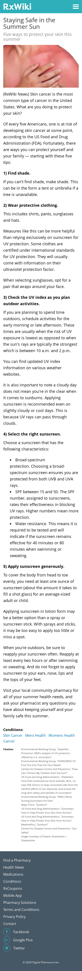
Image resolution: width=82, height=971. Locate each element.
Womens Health (62, 735)
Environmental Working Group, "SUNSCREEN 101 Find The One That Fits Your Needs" (48, 763)
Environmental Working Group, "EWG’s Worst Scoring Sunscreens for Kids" (46, 798)
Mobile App (12, 895)
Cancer (9, 741)
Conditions (12, 881)
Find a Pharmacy (17, 860)
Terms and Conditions (21, 909)
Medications (13, 874)
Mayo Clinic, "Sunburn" (34, 804)
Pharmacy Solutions (19, 902)
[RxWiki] (17, 6)
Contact (9, 923)
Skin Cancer (13, 735)
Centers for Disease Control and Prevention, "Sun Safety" (49, 830)
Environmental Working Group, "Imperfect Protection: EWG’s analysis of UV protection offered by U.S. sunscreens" (45, 753)
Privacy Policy (14, 916)
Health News (13, 867)
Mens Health (35, 735)
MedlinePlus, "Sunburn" (34, 824)
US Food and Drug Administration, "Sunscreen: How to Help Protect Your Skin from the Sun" (47, 810)
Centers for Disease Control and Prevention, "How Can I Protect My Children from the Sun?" (49, 771)
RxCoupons (12, 888)
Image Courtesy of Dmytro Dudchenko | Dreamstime (44, 838)
